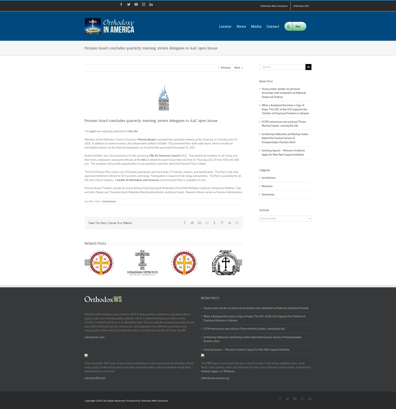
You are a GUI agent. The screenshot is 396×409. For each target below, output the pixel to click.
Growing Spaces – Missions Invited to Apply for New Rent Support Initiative (246, 349)
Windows (229, 371)
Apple (214, 371)
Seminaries (268, 194)
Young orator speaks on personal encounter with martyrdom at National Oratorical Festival (284, 93)
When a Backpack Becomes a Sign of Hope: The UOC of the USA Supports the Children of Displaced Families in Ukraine (285, 109)
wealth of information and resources (138, 180)
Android (205, 371)
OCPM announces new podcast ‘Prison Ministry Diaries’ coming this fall (244, 329)
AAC (143, 160)
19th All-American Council (164, 155)
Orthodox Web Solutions (154, 400)
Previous (226, 67)
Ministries (267, 186)
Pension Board (146, 139)
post (92, 131)
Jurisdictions (109, 201)
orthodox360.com (95, 378)
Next (237, 67)
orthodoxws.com (95, 337)
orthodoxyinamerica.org (215, 378)
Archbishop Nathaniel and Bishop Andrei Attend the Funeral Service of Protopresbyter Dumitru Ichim (285, 138)
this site (133, 131)
